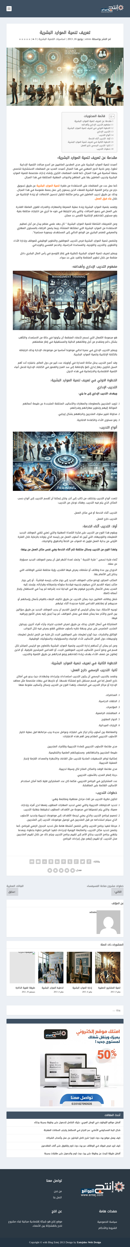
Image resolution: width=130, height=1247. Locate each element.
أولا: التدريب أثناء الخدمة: (99, 138)
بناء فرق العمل (103, 198)
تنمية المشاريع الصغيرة (109, 988)
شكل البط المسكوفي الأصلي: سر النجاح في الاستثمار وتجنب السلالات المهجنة (82, 1130)
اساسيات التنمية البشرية (52, 39)
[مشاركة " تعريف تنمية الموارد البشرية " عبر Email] (38, 861)
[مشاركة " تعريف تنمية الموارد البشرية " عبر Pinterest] (63, 861)
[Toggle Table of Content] (110, 116)
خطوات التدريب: (103, 149)
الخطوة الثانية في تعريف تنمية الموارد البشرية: (88, 142)
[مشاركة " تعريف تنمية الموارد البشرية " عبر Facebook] (89, 861)
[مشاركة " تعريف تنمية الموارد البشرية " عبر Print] (32, 861)
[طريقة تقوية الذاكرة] (22, 967)
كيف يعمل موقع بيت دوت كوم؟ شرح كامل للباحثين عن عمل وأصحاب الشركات (83, 1138)
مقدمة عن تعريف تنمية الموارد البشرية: (93, 121)
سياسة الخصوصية (107, 1221)
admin (88, 39)
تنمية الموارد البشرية (48, 185)
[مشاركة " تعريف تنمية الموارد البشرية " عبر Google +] (76, 861)
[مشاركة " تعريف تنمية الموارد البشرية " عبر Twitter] (82, 861)
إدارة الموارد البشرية (82, 988)
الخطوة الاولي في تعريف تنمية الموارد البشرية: (88, 128)
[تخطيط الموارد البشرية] (51, 967)
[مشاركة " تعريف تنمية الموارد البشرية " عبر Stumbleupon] (44, 861)
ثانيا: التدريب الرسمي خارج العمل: (95, 145)
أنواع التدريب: (104, 135)
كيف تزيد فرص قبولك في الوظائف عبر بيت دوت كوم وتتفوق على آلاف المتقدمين (80, 1146)
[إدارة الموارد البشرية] (79, 967)
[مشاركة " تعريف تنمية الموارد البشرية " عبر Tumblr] (70, 861)
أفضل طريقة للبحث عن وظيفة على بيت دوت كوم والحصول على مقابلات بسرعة (82, 1153)
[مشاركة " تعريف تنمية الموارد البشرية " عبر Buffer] (51, 861)
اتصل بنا (57, 1197)
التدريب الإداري (103, 131)
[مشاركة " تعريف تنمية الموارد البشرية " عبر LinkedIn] (57, 861)
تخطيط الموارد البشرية (52, 988)
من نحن (58, 1191)
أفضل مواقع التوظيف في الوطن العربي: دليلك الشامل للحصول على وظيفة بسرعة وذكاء (77, 1122)
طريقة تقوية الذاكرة (25, 988)
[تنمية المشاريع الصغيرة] (107, 967)
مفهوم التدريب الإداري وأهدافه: (95, 124)
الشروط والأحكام (107, 1228)
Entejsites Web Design (89, 1242)
